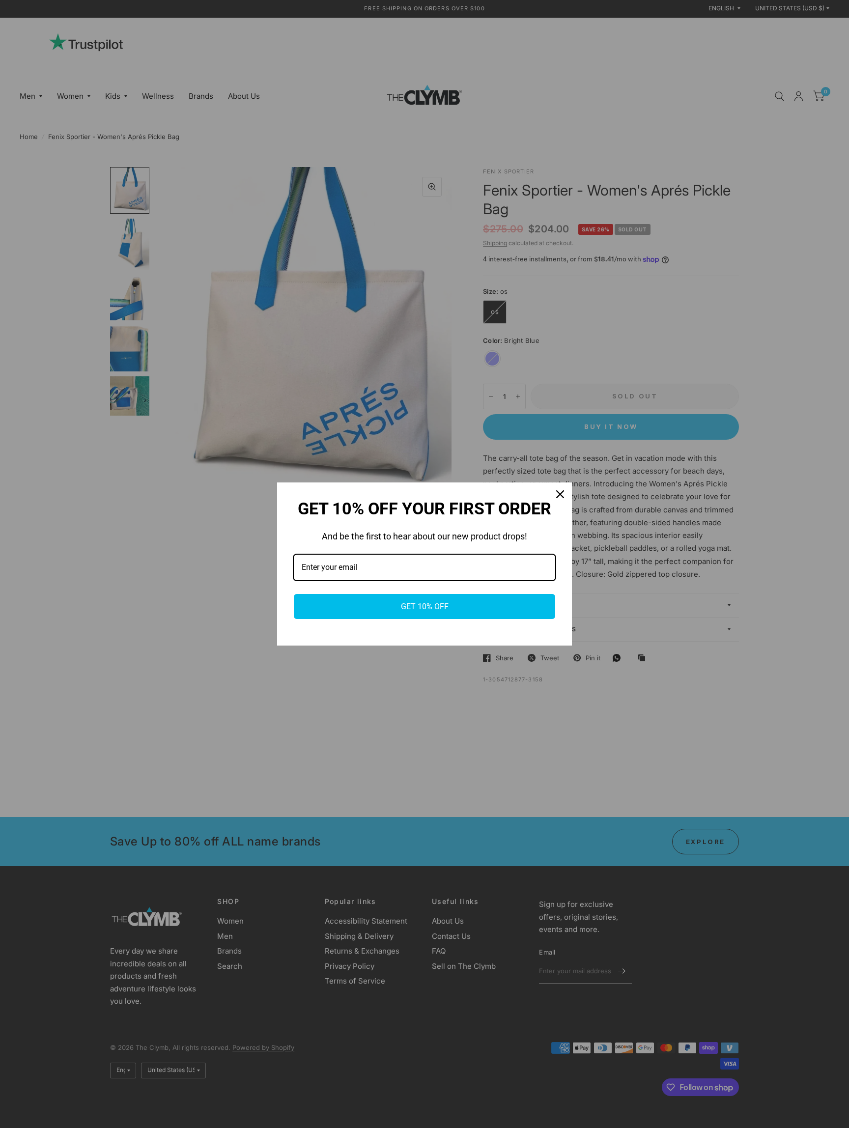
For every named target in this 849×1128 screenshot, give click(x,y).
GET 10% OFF (425, 606)
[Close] (560, 494)
